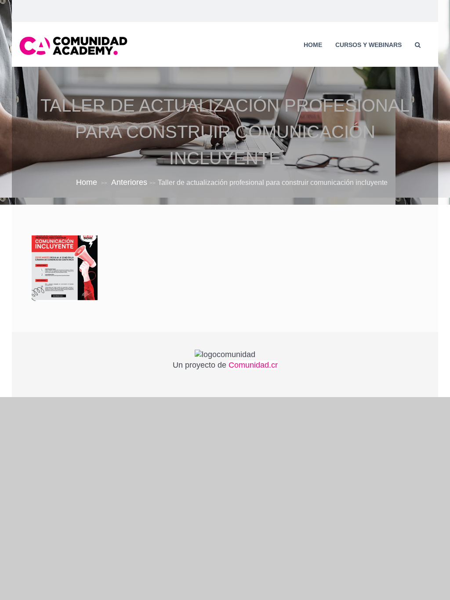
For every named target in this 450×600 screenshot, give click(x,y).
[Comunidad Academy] (73, 45)
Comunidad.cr (253, 365)
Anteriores (129, 182)
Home (313, 44)
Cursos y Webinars (368, 44)
